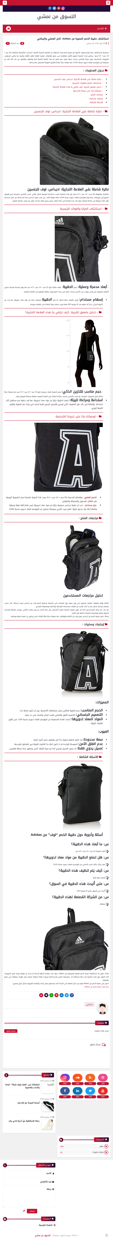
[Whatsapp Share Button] (51, 995)
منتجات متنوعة (82, 1152)
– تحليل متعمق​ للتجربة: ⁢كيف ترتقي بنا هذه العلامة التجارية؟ (61, 312)
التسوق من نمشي (56, 16)
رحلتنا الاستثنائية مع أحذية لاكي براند (24, 1121)
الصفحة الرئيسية (45, 1225)
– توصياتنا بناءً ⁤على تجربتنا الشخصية (88, 91)
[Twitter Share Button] (67, 995)
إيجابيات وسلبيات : (95, 98)
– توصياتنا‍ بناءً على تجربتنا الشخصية (77, 416)
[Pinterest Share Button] (62, 995)
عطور (82, 1146)
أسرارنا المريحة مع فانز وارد (28, 1103)
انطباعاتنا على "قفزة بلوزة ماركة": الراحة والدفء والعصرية (22, 1086)
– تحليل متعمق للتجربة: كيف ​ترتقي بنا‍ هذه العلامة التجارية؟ (77, 87)
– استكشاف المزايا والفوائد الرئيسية (87, 83)
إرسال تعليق (10, 1031)
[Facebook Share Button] (72, 995)
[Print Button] (41, 995)
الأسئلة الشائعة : (96, 102)
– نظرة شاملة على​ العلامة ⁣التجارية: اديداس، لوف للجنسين (78, 79)
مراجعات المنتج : (96, 95)
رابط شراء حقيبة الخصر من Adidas (96, 986)
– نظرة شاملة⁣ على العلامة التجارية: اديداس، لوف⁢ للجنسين (69, 111)
